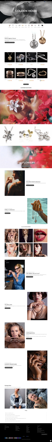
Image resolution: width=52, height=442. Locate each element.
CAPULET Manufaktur (7, 426)
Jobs (37, 427)
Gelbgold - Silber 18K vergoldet (9, 64)
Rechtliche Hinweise (39, 429)
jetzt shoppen (26, 14)
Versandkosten (27, 429)
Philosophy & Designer (7, 427)
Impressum (38, 426)
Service (33, 3)
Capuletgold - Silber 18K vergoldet (10, 64)
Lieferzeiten (16, 429)
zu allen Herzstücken (8, 367)
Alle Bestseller (29, 338)
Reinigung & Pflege (17, 430)
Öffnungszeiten (27, 427)
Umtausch (27, 430)
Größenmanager (17, 427)
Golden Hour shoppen (30, 185)
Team (5, 429)
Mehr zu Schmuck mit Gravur (9, 42)
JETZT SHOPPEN (26, 84)
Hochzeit (21, 3)
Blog (5, 428)
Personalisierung (17, 426)
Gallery (30, 3)
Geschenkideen (26, 3)
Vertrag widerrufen (44, 434)
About (36, 3)
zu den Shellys (7, 213)
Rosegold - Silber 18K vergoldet (11, 64)
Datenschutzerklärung (39, 428)
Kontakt (27, 426)
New (15, 3)
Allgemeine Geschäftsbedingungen (40, 430)
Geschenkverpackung (17, 428)
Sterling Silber (7, 64)
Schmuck (18, 3)
